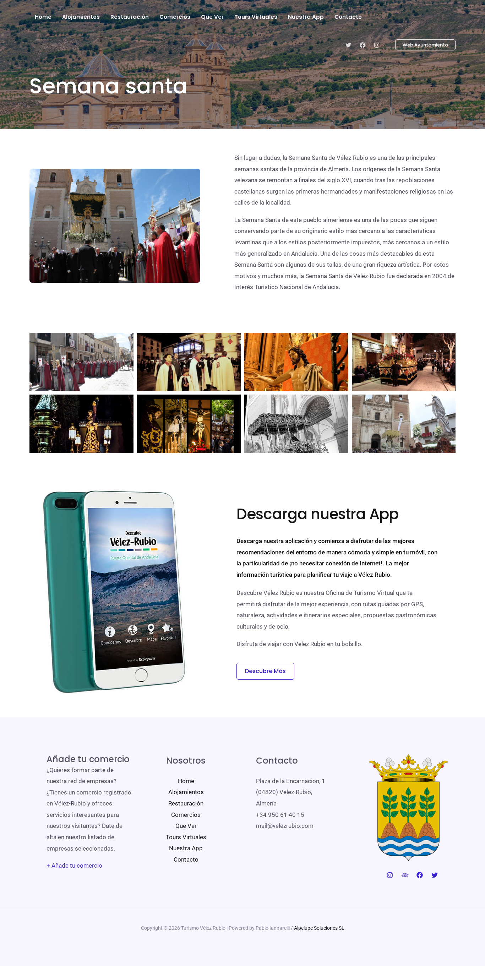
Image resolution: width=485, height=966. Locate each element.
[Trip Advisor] (405, 875)
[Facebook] (362, 45)
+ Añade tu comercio (74, 865)
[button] (421, 44)
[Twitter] (348, 45)
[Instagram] (377, 45)
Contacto (186, 859)
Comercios (186, 814)
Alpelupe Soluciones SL (319, 928)
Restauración (185, 803)
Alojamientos (186, 792)
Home (186, 781)
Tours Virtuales (186, 837)
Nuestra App (186, 848)
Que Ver (186, 825)
